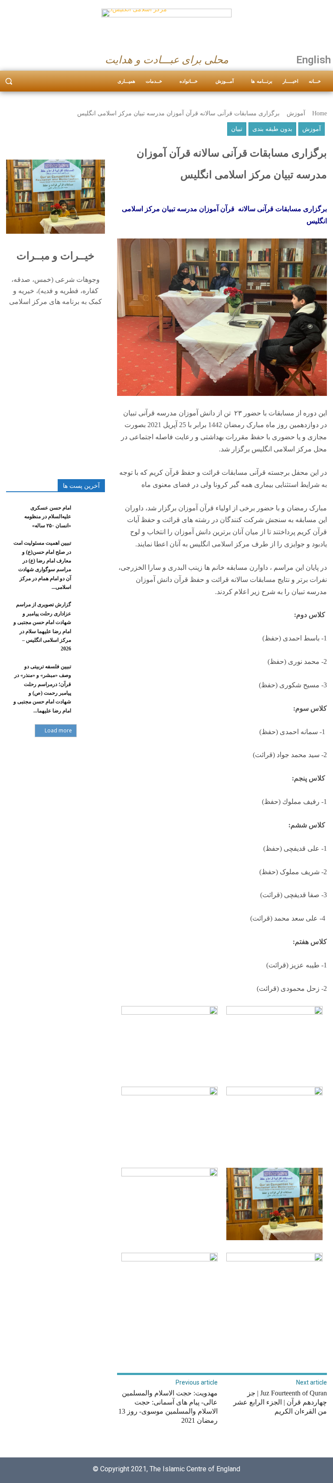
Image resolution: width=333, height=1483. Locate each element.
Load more (58, 730)
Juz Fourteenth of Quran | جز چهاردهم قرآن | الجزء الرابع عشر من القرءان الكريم (280, 1402)
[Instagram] (26, 57)
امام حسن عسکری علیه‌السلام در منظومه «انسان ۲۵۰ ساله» (47, 517)
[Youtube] (43, 57)
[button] (8, 81)
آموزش (296, 113)
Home (319, 113)
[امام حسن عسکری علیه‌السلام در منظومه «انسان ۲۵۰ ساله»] (90, 513)
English (313, 60)
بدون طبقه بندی (272, 129)
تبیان (236, 129)
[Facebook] (9, 57)
